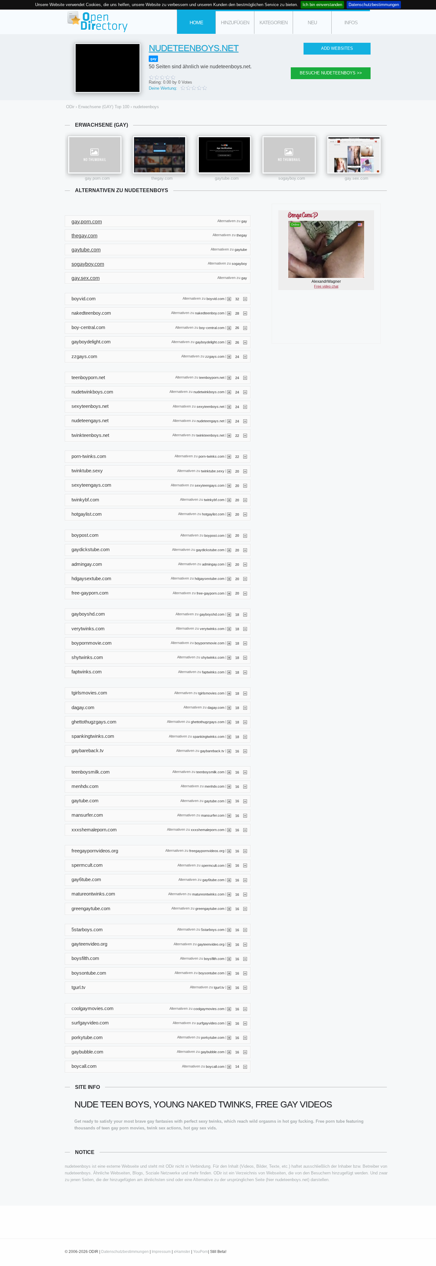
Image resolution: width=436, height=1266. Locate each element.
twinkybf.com (214, 500)
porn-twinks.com (211, 456)
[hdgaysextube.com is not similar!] (245, 579)
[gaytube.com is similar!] (229, 801)
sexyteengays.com (209, 485)
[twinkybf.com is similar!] (229, 500)
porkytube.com (212, 1037)
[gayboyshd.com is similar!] (229, 614)
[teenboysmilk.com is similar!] (229, 772)
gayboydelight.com (209, 342)
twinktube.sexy (212, 471)
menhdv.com (214, 786)
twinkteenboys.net (210, 435)
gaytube (241, 249)
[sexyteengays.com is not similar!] (245, 485)
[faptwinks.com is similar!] (229, 672)
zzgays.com (214, 356)
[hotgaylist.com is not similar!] (245, 514)
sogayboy (239, 264)
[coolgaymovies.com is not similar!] (245, 1009)
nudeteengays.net (210, 421)
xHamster (182, 1251)
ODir (97, 22)
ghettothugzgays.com (207, 722)
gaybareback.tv (212, 751)
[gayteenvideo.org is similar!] (229, 944)
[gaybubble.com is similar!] (229, 1052)
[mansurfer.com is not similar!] (245, 815)
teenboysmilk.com (210, 772)
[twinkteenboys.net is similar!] (229, 435)
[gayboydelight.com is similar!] (229, 342)
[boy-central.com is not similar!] (245, 327)
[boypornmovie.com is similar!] (229, 643)
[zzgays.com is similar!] (229, 356)
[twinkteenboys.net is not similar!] (245, 435)
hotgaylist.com (213, 514)
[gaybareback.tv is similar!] (229, 751)
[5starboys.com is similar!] (229, 930)
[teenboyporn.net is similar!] (229, 377)
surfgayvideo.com (210, 1023)
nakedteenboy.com (209, 313)
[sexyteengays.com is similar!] (229, 485)
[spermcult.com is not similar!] (245, 865)
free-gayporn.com (210, 593)
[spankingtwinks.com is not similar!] (245, 736)
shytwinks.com (212, 657)
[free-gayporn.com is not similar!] (245, 593)
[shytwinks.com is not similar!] (245, 657)
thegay (242, 235)
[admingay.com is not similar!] (245, 564)
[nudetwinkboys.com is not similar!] (245, 392)
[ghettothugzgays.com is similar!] (229, 722)
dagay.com (215, 707)
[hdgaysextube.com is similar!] (229, 579)
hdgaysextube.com (209, 579)
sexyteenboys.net (210, 406)
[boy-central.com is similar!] (229, 327)
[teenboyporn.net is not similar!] (245, 377)
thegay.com (162, 178)
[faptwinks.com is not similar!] (245, 672)
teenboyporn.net (211, 377)
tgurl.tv (219, 987)
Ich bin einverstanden (322, 4)
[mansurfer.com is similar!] (229, 815)
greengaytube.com (209, 908)
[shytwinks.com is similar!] (229, 657)
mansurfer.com (212, 815)
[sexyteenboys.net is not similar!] (245, 406)
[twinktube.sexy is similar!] (229, 471)
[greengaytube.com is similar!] (229, 908)
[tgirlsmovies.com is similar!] (229, 693)
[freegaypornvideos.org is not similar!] (245, 851)
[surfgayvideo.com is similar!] (229, 1023)
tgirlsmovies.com (211, 693)
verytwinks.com (212, 629)
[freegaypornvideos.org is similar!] (229, 851)
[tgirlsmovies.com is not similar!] (245, 693)
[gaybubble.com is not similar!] (245, 1052)
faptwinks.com (213, 672)
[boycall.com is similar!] (229, 1066)
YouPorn (200, 1251)
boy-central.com (211, 327)
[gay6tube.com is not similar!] (245, 880)
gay (153, 59)
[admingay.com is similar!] (229, 564)
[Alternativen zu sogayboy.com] (289, 155)
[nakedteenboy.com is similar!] (229, 313)
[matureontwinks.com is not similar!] (245, 894)
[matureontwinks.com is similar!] (229, 894)
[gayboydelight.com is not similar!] (245, 342)
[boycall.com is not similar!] (245, 1066)
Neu (312, 22)
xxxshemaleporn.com (207, 830)
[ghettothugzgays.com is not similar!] (245, 722)
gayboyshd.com (211, 614)
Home (196, 22)
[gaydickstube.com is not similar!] (245, 550)
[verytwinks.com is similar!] (229, 629)
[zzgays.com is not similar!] (245, 356)
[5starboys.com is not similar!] (245, 930)
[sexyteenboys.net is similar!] (229, 406)
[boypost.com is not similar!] (245, 535)
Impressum (161, 1251)
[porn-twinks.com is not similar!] (245, 456)
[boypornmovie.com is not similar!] (245, 643)
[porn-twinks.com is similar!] (229, 456)
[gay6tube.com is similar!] (229, 880)
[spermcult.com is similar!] (229, 865)
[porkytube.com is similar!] (229, 1037)
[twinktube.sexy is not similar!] (245, 471)
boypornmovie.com (209, 643)
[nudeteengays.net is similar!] (229, 421)
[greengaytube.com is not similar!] (245, 908)
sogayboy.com (291, 178)
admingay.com (213, 564)
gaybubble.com (212, 1052)
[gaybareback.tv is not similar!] (245, 751)
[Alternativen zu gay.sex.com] (354, 155)
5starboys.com (212, 930)
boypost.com (214, 535)
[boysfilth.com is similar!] (229, 959)
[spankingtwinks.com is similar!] (229, 736)
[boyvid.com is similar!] (229, 299)
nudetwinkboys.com (208, 392)
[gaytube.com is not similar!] (245, 801)
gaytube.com (227, 178)
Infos (350, 22)
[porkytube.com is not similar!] (245, 1037)
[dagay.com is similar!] (229, 707)
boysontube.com (211, 973)
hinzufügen (235, 22)
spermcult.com (212, 865)
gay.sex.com (356, 178)
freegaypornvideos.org (206, 851)
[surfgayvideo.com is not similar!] (245, 1023)
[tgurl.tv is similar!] (229, 987)
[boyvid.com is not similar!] (245, 299)
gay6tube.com (213, 879)
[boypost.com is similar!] (229, 535)
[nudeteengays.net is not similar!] (245, 421)
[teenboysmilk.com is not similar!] (245, 772)
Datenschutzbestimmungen (374, 4)
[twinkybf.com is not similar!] (245, 500)
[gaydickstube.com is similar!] (229, 550)
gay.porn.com (97, 178)
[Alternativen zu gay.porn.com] (95, 155)
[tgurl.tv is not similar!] (245, 987)
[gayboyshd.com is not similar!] (245, 614)
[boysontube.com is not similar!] (245, 973)
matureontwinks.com (208, 894)
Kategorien (273, 22)
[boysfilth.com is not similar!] (245, 959)
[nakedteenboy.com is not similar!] (245, 313)
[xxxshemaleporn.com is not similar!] (245, 830)
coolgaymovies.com (208, 1008)
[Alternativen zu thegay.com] (160, 155)
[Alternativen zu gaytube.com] (224, 155)
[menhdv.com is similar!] (229, 786)
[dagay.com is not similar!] (245, 707)
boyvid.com (215, 299)
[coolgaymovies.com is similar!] (229, 1009)
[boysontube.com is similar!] (229, 973)
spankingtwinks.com (208, 736)
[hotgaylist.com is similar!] (229, 514)
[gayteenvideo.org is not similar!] (245, 944)
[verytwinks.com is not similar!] (245, 629)
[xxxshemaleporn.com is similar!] (229, 830)
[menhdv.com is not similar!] (245, 786)
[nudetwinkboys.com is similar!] (229, 392)
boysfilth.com (214, 959)
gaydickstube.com (210, 549)
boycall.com (215, 1066)
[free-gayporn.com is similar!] (229, 593)
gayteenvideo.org (211, 944)
